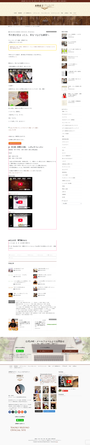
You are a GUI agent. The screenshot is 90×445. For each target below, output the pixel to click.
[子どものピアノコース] (51, 323)
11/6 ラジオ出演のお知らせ (19, 287)
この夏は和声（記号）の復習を (74, 71)
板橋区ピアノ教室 (19, 302)
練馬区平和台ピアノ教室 (37, 305)
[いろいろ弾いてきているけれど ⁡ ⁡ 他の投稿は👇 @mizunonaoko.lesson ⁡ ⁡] (45, 405)
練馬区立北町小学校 (19, 304)
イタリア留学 (65, 175)
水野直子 (41, 310)
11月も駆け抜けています (19, 268)
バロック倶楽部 (65, 133)
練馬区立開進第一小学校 (20, 313)
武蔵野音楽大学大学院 (45, 307)
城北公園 (48, 304)
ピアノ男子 (18, 310)
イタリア (64, 161)
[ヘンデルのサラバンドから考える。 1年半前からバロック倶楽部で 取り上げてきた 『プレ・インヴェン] (45, 397)
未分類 (63, 197)
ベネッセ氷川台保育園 (47, 305)
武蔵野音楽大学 (36, 310)
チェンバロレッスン (66, 122)
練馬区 (31, 305)
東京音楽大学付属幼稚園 (38, 308)
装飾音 (35, 304)
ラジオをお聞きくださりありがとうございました (24, 324)
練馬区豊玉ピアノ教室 (37, 313)
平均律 (32, 304)
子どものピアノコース (51, 31)
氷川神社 (43, 313)
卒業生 (63, 186)
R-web (56, 441)
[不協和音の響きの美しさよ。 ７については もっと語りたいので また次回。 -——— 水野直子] (37, 397)
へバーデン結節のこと (72, 64)
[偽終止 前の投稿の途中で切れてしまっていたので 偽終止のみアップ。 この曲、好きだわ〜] (53, 397)
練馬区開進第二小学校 (29, 307)
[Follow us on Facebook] (9, 412)
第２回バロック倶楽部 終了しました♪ (46, 287)
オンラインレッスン (66, 166)
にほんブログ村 (12, 129)
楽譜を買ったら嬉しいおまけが (44, 274)
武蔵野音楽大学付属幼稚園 (20, 308)
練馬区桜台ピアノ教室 (20, 314)
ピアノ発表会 (45, 308)
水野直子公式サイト (41, 46)
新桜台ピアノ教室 (53, 307)
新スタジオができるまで (67, 158)
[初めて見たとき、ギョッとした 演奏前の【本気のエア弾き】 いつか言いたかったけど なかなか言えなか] (37, 389)
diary (63, 150)
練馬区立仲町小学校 (24, 311)
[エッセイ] (13, 324)
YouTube (48, 46)
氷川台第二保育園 (24, 310)
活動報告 (64, 194)
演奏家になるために (66, 180)
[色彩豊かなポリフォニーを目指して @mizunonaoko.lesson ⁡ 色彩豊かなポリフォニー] (45, 389)
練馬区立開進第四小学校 (50, 313)
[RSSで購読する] (22, 412)
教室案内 (16, 366)
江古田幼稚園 (45, 311)
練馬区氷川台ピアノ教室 (41, 304)
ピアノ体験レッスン (29, 308)
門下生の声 (64, 366)
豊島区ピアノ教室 (46, 302)
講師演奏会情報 (65, 139)
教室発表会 (64, 172)
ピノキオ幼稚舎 (40, 311)
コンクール (64, 117)
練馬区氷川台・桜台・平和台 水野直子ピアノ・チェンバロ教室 (23, 46)
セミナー (64, 153)
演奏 (63, 136)
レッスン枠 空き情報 (66, 183)
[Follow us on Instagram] (25, 412)
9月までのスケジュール (73, 56)
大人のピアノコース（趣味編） (68, 119)
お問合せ (74, 366)
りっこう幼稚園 (52, 308)
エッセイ (64, 147)
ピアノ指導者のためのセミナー (68, 130)
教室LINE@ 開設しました (43, 268)
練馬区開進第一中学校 (28, 314)
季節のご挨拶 (65, 188)
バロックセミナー (27, 304)
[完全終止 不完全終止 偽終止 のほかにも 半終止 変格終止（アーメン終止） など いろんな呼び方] (37, 405)
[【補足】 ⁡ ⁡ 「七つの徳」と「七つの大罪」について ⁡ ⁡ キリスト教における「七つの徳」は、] (53, 389)
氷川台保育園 (30, 310)
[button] (45, 351)
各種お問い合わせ (16, 48)
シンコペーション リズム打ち (20, 274)
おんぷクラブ (65, 169)
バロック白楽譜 (18, 307)
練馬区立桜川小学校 (26, 302)
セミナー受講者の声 (66, 155)
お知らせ (64, 191)
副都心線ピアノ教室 (32, 311)
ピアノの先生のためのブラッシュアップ (70, 128)
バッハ (32, 302)
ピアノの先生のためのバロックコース (70, 125)
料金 (49, 366)
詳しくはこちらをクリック (16, 172)
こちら (15, 56)
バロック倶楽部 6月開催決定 (74, 101)
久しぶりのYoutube (72, 41)
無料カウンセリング (13, 194)
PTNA (23, 307)
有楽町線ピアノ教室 (28, 313)
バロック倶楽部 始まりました (74, 78)
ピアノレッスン (23, 366)
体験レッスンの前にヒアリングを (21, 293)
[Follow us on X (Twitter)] (13, 412)
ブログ (10, 367)
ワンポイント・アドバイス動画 (68, 177)
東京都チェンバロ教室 (38, 302)
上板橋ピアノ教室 (26, 305)
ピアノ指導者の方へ (56, 366)
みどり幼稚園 (18, 311)
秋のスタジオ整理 (42, 293)
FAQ (70, 366)
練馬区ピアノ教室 (37, 307)
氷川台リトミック (19, 305)
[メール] (16, 412)
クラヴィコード (65, 141)
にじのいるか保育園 (47, 310)
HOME (10, 366)
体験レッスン (29, 170)
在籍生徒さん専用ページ (67, 164)
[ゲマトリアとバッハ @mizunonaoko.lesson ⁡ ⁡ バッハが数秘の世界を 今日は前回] (53, 405)
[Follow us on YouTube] (19, 412)
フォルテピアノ (65, 144)
